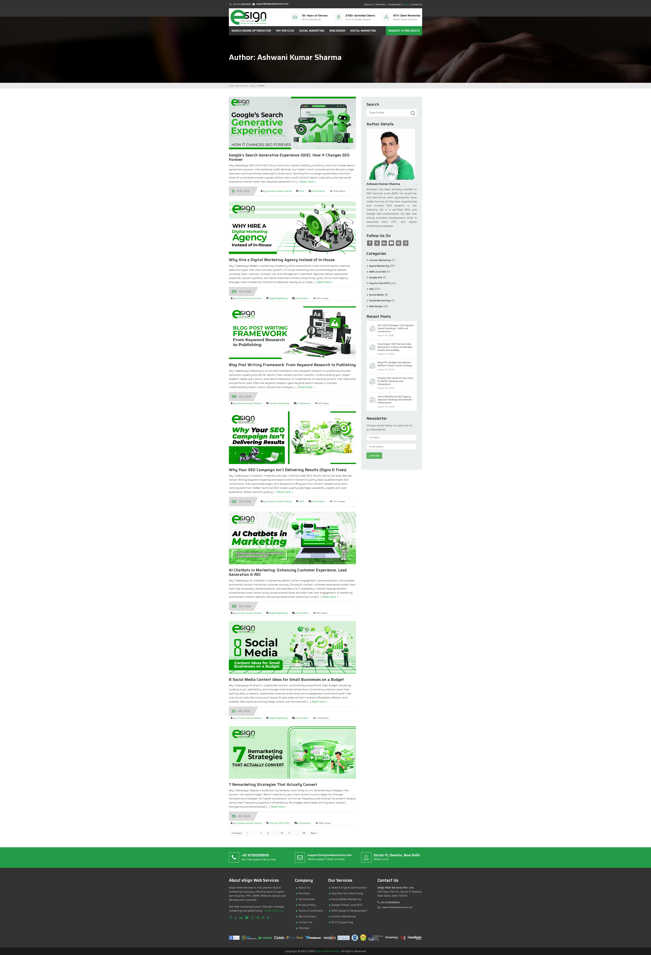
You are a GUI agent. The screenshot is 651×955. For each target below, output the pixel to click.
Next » (314, 833)
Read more (307, 181)
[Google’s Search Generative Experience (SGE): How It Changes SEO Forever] (292, 148)
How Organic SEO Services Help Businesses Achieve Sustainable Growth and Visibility (395, 347)
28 (303, 833)
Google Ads (375, 277)
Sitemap (303, 928)
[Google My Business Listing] (252, 917)
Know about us (273, 911)
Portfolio (380, 4)
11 (289, 833)
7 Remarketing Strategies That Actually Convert (273, 784)
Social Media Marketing (346, 899)
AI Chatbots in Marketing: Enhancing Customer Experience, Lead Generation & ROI (288, 572)
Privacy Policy (307, 905)
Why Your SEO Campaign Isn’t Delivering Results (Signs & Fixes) (288, 470)
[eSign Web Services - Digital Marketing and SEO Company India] (249, 17)
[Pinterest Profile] (263, 917)
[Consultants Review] (415, 939)
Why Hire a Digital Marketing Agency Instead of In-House (282, 260)
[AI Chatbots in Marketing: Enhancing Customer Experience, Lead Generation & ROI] (292, 563)
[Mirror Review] (403, 939)
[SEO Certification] (248, 939)
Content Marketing (279, 403)
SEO (301, 191)
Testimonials (394, 4)
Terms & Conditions (310, 911)
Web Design (337, 31)
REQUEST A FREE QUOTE (404, 31)
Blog (406, 4)
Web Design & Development (349, 911)
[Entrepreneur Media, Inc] (391, 938)
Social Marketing (311, 31)
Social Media (376, 295)
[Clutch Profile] (279, 938)
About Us (368, 4)
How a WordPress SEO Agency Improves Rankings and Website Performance (395, 399)
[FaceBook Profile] (231, 917)
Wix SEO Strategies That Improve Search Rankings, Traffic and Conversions (395, 328)
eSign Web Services (327, 951)
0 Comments (318, 191)
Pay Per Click (285, 31)
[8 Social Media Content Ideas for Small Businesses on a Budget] (292, 673)
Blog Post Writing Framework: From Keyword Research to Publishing (292, 365)
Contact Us (416, 4)
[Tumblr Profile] (268, 917)
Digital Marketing (363, 31)
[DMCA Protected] (363, 940)
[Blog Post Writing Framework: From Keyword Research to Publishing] (292, 358)
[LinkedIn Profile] (241, 917)
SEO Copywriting (342, 922)
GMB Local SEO (377, 271)
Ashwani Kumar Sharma (279, 191)
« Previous (236, 833)
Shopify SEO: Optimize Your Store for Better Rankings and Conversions (395, 381)
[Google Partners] (234, 939)
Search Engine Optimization (251, 31)
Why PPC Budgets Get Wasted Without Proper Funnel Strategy (395, 364)
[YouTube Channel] (246, 917)
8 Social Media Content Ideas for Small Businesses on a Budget (286, 679)
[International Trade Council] (375, 940)
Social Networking (379, 300)
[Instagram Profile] (258, 917)
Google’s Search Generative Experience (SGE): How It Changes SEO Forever (289, 157)
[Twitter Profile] (235, 917)
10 (282, 833)
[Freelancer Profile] (313, 939)
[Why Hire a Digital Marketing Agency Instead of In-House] (292, 253)
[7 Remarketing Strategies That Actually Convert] (292, 778)
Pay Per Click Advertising (347, 893)
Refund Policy (307, 916)
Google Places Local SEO (346, 905)
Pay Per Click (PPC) (279, 823)
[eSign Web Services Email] (270, 3)
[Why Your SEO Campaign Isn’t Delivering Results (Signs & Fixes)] (292, 463)
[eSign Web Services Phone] (240, 3)
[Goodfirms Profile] (294, 938)
